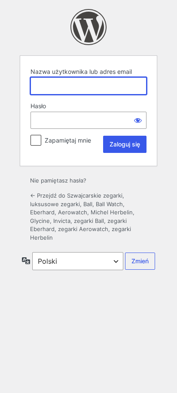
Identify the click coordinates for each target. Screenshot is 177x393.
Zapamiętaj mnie (68, 140)
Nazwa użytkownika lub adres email (81, 71)
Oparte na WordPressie (88, 27)
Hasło (38, 106)
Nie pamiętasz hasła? (58, 180)
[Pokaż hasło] (137, 120)
